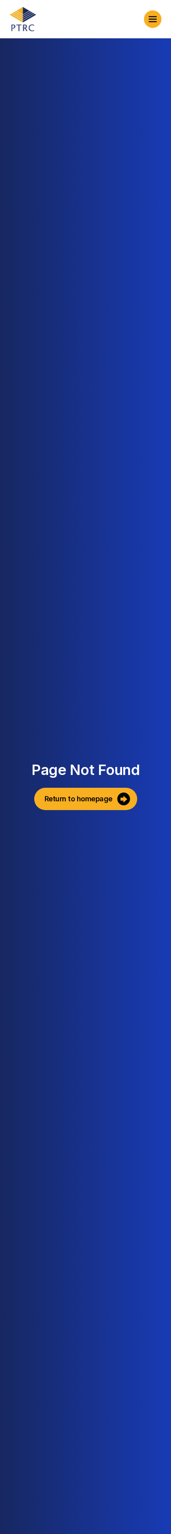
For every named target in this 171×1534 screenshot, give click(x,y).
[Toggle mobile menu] (152, 19)
